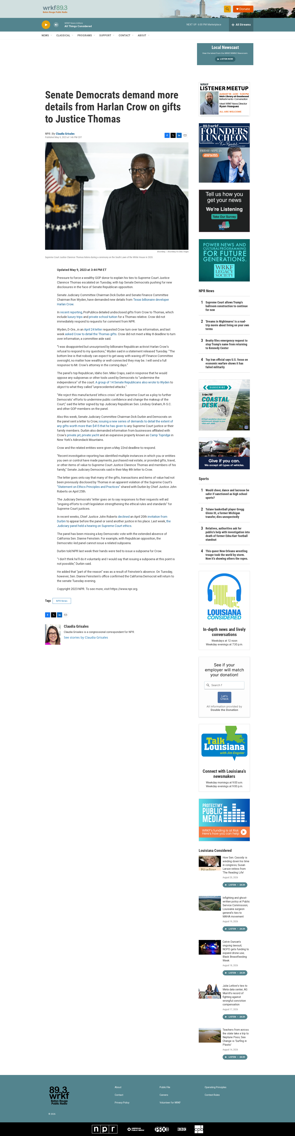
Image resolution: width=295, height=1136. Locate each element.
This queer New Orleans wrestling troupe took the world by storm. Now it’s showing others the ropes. (227, 554)
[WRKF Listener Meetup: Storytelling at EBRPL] (224, 99)
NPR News (61, 601)
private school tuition (103, 317)
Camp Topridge (160, 435)
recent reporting (71, 312)
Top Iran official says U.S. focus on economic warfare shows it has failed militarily (227, 363)
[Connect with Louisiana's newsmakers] (224, 744)
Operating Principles (215, 1087)
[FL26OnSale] (224, 153)
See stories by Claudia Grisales (86, 637)
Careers (164, 1095)
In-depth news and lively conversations (224, 632)
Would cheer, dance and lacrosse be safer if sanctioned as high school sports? (227, 493)
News (45, 35)
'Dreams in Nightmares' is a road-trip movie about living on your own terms (227, 325)
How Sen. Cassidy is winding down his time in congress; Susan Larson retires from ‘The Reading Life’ (236, 865)
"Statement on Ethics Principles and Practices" (88, 487)
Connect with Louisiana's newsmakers (224, 774)
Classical (63, 35)
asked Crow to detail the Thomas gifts (91, 334)
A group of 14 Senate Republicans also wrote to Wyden (132, 382)
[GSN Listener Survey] (224, 211)
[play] (46, 25)
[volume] (56, 25)
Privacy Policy (122, 1102)
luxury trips (75, 317)
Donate (244, 9)
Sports (204, 479)
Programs (85, 35)
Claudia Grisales (65, 133)
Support (105, 35)
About (142, 35)
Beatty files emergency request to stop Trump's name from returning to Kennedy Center (227, 344)
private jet (74, 435)
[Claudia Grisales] (52, 634)
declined (124, 516)
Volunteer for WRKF (170, 1102)
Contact (124, 35)
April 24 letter (93, 329)
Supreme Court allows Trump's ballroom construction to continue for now (227, 306)
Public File (165, 1087)
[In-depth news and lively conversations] (224, 596)
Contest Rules (212, 1095)
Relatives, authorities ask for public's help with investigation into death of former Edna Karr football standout (228, 534)
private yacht (91, 435)
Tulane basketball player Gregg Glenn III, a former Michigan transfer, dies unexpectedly (225, 513)
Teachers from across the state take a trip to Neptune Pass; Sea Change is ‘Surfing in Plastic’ (236, 1037)
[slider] (61, 24)
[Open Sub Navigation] (51, 35)
